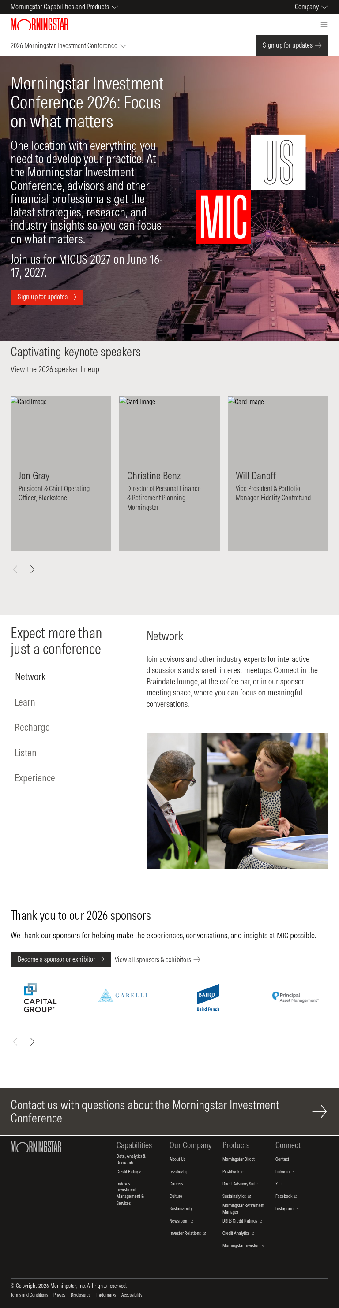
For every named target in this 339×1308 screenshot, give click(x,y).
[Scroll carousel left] (15, 569)
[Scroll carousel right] (32, 569)
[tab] (61, 677)
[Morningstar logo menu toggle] (324, 24)
